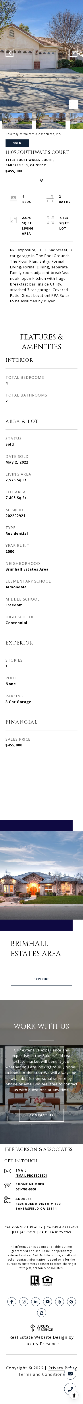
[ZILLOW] (41, 1312)
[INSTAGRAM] (23, 1301)
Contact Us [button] (41, 1115)
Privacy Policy (62, 1367)
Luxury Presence (41, 1343)
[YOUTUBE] (47, 1301)
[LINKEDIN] (35, 1301)
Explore (41, 979)
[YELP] (59, 1301)
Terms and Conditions (41, 1374)
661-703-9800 (25, 1189)
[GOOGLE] (71, 1301)
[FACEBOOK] (11, 1301)
